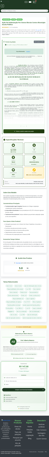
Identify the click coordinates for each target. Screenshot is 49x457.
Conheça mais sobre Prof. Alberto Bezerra (24, 358)
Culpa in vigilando (30, 298)
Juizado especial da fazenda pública (31, 305)
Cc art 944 (22, 314)
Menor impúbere (37, 302)
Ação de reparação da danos (13, 318)
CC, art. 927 (38, 30)
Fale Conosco (41, 430)
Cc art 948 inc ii (19, 308)
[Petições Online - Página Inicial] (6, 2)
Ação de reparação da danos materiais (32, 318)
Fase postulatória (33, 292)
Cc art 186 (28, 289)
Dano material (36, 289)
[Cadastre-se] (26, 2)
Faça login (18, 263)
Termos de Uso (33, 451)
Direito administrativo (13, 295)
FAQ (46, 451)
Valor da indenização (34, 311)
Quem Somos (41, 439)
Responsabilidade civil (18, 298)
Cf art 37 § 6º (27, 302)
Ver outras (33, 164)
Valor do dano (13, 314)
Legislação (30, 435)
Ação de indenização (32, 314)
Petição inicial (23, 292)
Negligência (11, 311)
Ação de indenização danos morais (32, 286)
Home (29, 426)
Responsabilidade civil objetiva (14, 302)
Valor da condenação (21, 311)
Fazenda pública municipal (14, 305)
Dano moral (9, 286)
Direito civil (24, 295)
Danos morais (18, 286)
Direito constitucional (34, 295)
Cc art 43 (28, 308)
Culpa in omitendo (36, 308)
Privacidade (40, 451)
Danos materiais (14, 292)
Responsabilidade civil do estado (15, 289)
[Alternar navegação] (2, 5)
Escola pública (9, 308)
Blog (29, 438)
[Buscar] (47, 11)
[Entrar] (30, 2)
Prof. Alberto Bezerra (27, 340)
